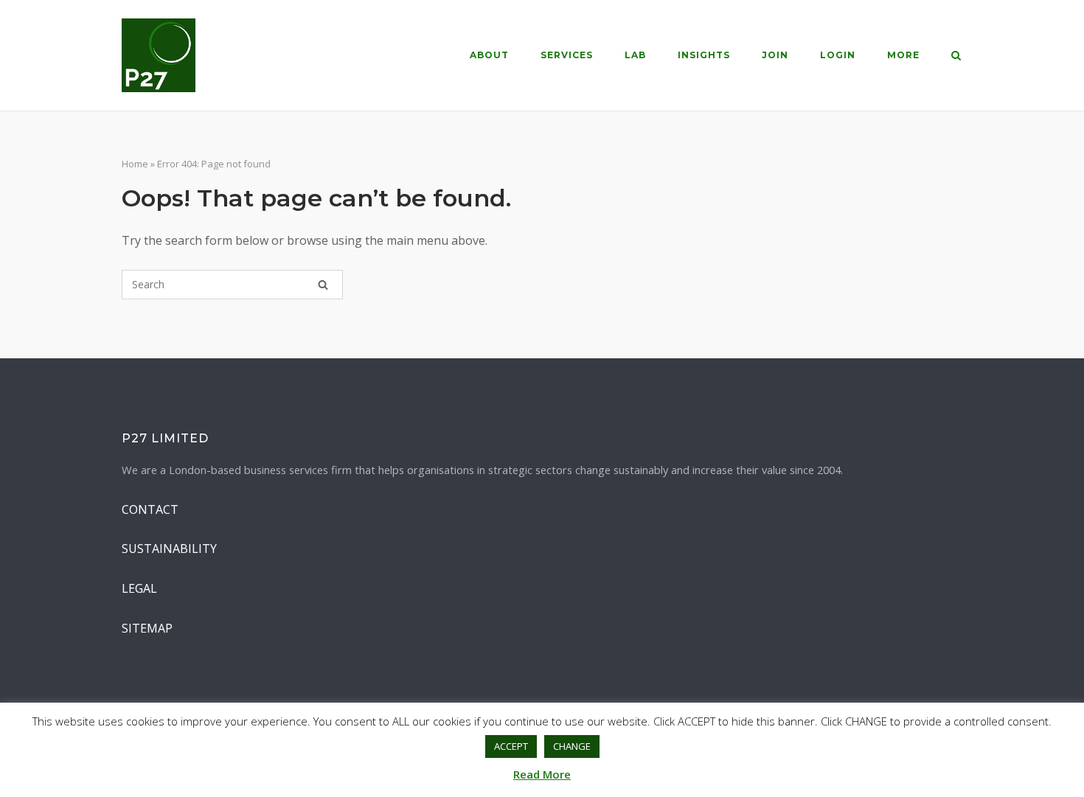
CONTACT (150, 509)
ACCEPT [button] (511, 746)
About (489, 54)
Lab (635, 54)
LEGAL (139, 588)
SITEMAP (147, 628)
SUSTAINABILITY (169, 548)
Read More (542, 774)
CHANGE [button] (572, 746)
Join (775, 54)
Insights (704, 54)
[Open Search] (956, 56)
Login (837, 54)
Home (135, 163)
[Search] (323, 284)
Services (567, 54)
